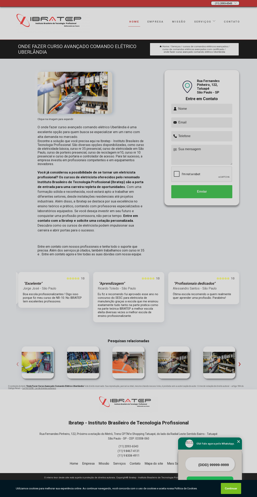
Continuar (231, 488)
